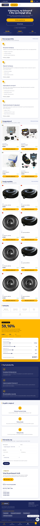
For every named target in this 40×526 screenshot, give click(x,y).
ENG (37, 1)
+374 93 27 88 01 (6, 493)
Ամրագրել (6, 463)
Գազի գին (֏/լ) (5, 351)
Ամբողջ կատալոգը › (34, 121)
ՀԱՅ (31, 1)
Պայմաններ (5, 513)
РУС (34, 1)
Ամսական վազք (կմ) (6, 341)
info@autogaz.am (31, 503)
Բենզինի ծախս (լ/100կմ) (7, 344)
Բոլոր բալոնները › (34, 181)
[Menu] (20, 5)
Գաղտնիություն (26, 513)
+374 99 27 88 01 (6, 495)
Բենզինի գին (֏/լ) (6, 348)
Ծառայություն (5, 444)
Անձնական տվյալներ (7, 515)
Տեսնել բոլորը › (35, 38)
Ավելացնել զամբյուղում (10, 176)
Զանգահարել (20, 24)
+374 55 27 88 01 (5, 1)
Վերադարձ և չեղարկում (16, 513)
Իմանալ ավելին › (6, 57)
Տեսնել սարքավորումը (20, 20)
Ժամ (3, 455)
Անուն (21, 444)
